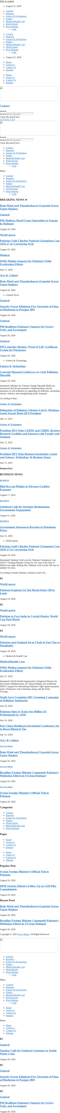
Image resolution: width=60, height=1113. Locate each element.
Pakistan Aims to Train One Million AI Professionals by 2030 (23, 713)
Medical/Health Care (15, 21)
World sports (7, 234)
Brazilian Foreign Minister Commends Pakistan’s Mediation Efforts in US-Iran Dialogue (29, 774)
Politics (9, 19)
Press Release (12, 26)
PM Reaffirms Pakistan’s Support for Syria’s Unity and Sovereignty (26, 328)
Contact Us (11, 67)
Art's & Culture (9, 740)
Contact (4, 105)
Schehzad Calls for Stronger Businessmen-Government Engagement (25, 508)
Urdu (14, 29)
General (9, 11)
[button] (30, 111)
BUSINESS (4, 480)
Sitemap (9, 70)
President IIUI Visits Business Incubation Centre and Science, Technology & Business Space (28, 456)
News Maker (23, 934)
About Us (10, 65)
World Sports (12, 24)
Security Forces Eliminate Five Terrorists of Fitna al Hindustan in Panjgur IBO (29, 308)
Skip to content (7, 1)
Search (3, 114)
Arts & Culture (9, 275)
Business (10, 13)
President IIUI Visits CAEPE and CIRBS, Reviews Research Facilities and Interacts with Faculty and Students (30, 433)
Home (9, 62)
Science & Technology (16, 16)
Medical (4, 255)
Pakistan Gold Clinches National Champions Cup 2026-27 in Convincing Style (30, 242)
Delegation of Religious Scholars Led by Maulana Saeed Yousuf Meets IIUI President (29, 412)
